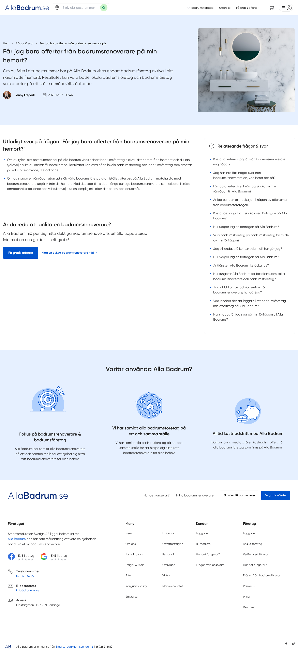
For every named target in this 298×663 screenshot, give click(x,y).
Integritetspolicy (136, 586)
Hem (128, 533)
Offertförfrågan (172, 543)
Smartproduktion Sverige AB (74, 646)
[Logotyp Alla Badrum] (38, 495)
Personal (168, 554)
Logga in (202, 533)
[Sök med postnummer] (103, 7)
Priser (246, 596)
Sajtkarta (131, 596)
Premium (248, 586)
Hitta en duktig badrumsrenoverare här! (68, 252)
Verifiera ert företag (256, 554)
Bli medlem (203, 543)
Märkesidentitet (172, 586)
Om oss (130, 543)
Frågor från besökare (210, 564)
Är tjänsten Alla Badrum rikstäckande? (241, 265)
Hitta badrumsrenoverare (194, 495)
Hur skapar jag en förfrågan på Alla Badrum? (246, 227)
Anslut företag (252, 543)
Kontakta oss (134, 554)
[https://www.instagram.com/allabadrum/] (293, 643)
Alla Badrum (17, 539)
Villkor (166, 575)
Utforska (224, 7)
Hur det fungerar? (157, 495)
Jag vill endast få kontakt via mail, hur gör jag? (247, 249)
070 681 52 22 (25, 576)
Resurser (249, 607)
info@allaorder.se (27, 590)
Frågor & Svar (134, 564)
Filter (128, 575)
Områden (168, 564)
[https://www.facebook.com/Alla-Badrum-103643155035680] (286, 643)
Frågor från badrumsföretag (262, 575)
